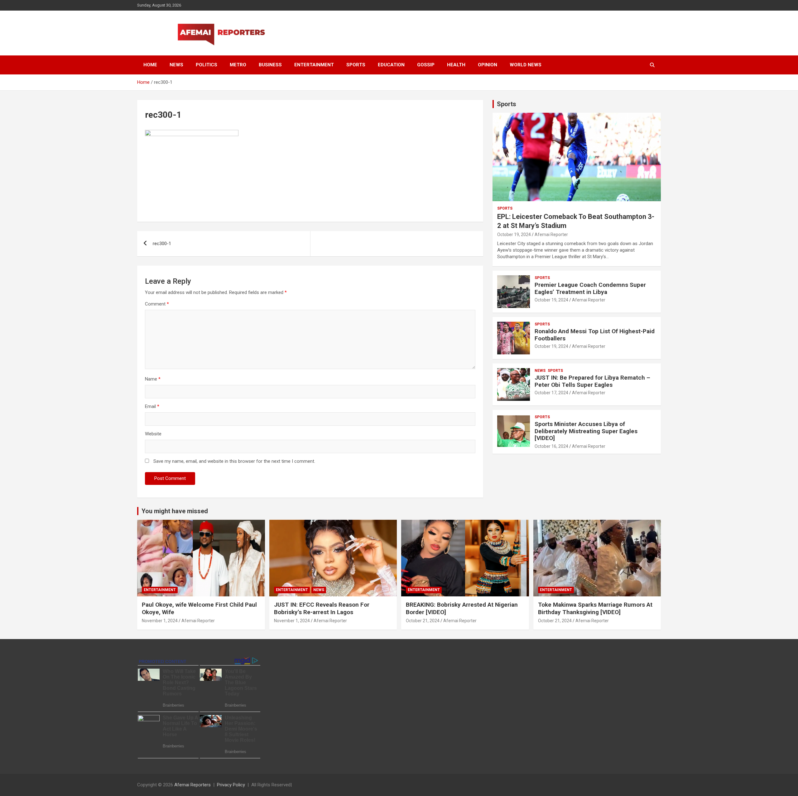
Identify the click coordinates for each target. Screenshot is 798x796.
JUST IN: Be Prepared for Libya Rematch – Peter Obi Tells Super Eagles (592, 381)
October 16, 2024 (551, 446)
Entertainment (314, 65)
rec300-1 (162, 243)
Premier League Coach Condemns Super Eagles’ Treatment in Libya (590, 288)
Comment (157, 304)
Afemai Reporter (551, 234)
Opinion (487, 65)
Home (150, 65)
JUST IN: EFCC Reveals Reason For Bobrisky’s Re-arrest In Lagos (321, 608)
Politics (206, 65)
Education (391, 65)
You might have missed (175, 511)
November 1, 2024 (160, 620)
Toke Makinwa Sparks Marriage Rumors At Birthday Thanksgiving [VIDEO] (595, 608)
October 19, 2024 (514, 234)
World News (525, 65)
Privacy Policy (231, 785)
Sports (355, 65)
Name (153, 379)
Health (456, 65)
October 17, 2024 (551, 392)
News (176, 65)
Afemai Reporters (192, 785)
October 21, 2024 (423, 620)
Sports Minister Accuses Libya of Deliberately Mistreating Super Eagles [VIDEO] (586, 431)
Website (153, 434)
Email (152, 406)
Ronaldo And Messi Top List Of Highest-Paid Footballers (595, 335)
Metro (238, 65)
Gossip (426, 65)
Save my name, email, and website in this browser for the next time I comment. (234, 461)
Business (270, 65)
